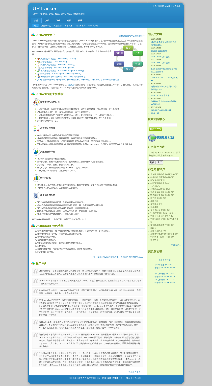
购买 (69, 20)
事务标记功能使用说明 (161, 110)
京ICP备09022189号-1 (112, 378)
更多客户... (176, 245)
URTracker (44, 8)
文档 (47, 20)
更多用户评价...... (135, 372)
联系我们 (157, 6)
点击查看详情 (165, 260)
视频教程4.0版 (165, 137)
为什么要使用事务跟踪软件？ (132, 36)
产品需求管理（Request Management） (58, 68)
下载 (58, 20)
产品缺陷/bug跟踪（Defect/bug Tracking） (59, 59)
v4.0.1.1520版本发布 (160, 95)
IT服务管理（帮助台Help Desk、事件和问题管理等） (63, 76)
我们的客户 (80, 25)
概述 (36, 25)
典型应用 (58, 25)
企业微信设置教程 (159, 51)
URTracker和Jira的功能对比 (105, 257)
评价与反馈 (93, 25)
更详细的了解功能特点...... (131, 257)
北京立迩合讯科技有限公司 (88, 378)
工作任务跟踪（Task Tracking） (54, 62)
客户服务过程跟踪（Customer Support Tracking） (62, 70)
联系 (80, 20)
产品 (36, 20)
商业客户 (71, 85)
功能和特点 (46, 25)
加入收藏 (166, 6)
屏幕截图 (69, 25)
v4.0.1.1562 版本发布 (160, 63)
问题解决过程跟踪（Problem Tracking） (58, 65)
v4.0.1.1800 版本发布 (160, 57)
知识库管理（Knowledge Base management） (61, 73)
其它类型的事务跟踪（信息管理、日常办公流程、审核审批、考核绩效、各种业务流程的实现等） (80, 79)
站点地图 (177, 6)
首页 (128, 378)
